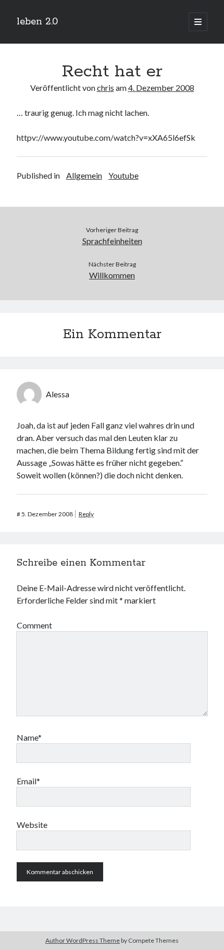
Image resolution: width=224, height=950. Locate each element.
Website (32, 824)
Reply (86, 514)
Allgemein (84, 175)
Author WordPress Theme (82, 940)
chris (105, 87)
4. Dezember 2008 (161, 87)
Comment (34, 625)
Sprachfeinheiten (112, 241)
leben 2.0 (37, 22)
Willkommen (112, 275)
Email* (28, 781)
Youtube (123, 175)
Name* (29, 737)
